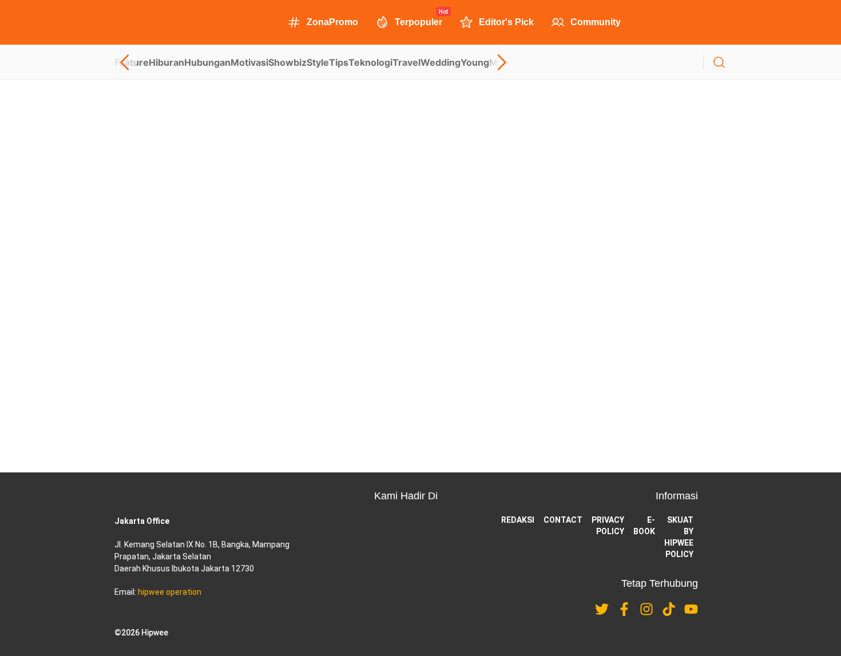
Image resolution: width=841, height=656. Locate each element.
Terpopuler (418, 21)
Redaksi (517, 519)
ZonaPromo (332, 22)
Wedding (440, 62)
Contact (563, 519)
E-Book (644, 525)
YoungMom (486, 62)
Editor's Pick (506, 22)
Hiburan (166, 62)
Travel (406, 62)
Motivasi (249, 62)
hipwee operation (169, 592)
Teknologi (370, 62)
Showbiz (287, 62)
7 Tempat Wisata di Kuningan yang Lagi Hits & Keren (221, 197)
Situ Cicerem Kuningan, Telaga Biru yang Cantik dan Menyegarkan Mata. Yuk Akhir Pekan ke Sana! (313, 340)
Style (318, 62)
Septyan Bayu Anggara (151, 238)
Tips (338, 62)
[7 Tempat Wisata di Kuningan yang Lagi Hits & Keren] (420, 151)
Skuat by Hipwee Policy (678, 537)
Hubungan (207, 62)
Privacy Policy (608, 525)
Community (595, 22)
